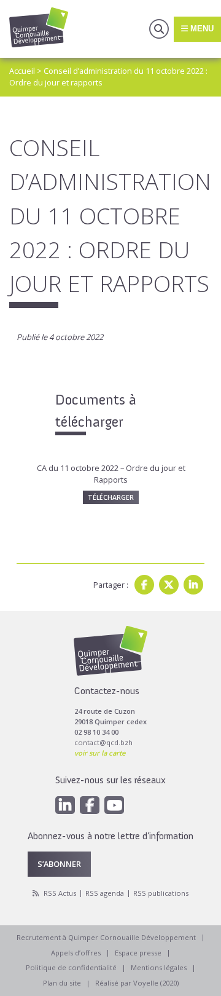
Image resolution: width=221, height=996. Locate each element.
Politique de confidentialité (71, 967)
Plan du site (62, 982)
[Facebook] (144, 585)
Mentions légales (159, 967)
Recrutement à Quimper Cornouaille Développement (106, 937)
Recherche (159, 29)
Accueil (22, 70)
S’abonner (59, 863)
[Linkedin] (193, 585)
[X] (169, 585)
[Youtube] (114, 805)
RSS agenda (104, 893)
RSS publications (160, 893)
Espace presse (138, 952)
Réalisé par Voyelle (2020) (137, 982)
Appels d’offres (76, 952)
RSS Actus (60, 893)
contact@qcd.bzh (103, 742)
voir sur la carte (99, 752)
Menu (201, 28)
